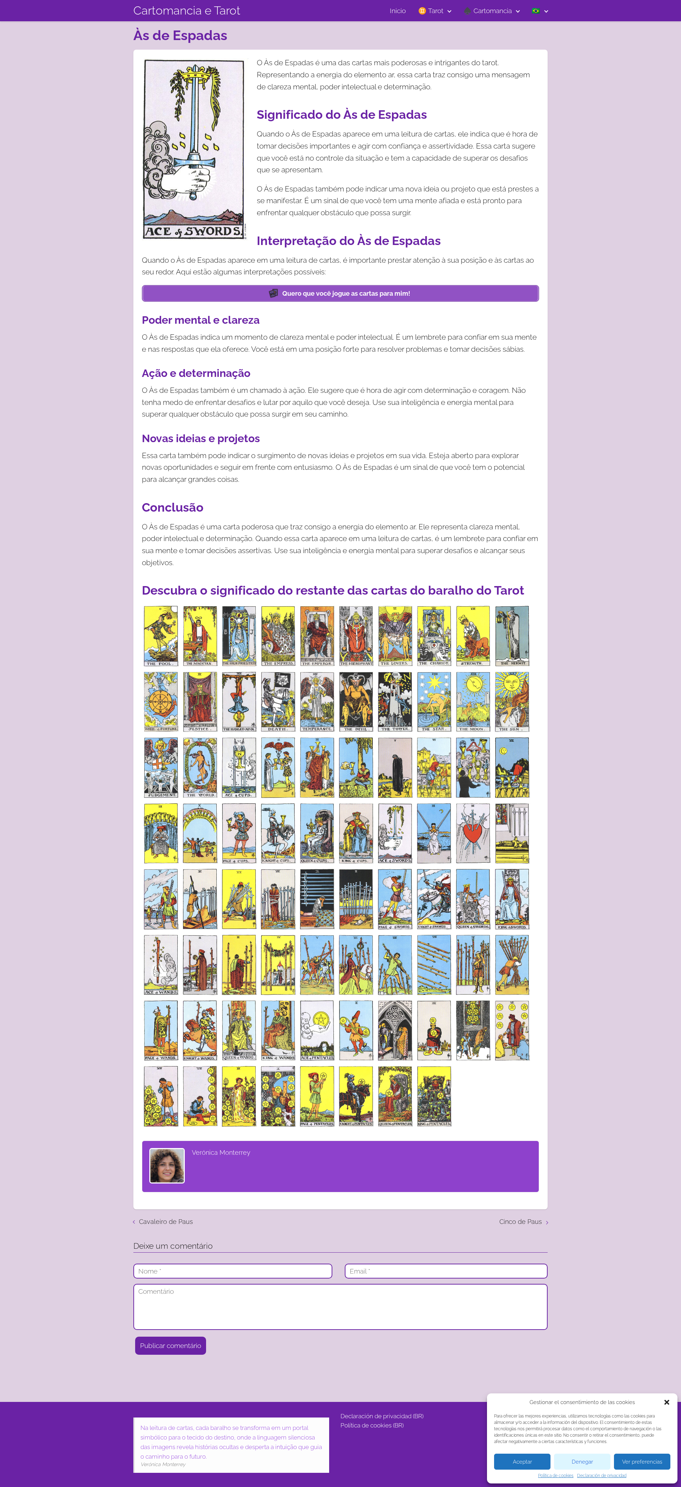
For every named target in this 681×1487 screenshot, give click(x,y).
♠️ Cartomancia (487, 11)
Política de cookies (556, 1475)
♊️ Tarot (430, 11)
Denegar (582, 1462)
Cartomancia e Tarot (186, 10)
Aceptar (522, 1462)
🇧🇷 (536, 11)
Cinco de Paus (520, 1221)
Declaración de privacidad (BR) (381, 1416)
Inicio (398, 11)
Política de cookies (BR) (372, 1425)
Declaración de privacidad (601, 1475)
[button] (666, 1402)
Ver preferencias (642, 1462)
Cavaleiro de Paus (166, 1221)
